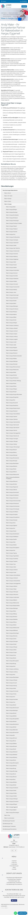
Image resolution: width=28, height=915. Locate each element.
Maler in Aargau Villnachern (12, 594)
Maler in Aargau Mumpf (11, 391)
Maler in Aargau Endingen (11, 212)
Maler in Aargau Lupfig (11, 344)
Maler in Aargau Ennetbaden (12, 215)
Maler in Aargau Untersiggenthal (13, 583)
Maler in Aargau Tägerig (11, 553)
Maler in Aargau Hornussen (12, 284)
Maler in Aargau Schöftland (12, 511)
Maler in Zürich (7, 193)
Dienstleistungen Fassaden (9, 820)
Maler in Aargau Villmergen (12, 591)
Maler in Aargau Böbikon (11, 743)
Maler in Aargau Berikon (11, 721)
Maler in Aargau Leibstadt (11, 328)
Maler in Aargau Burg (10, 779)
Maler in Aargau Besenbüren (12, 724)
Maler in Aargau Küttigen (11, 322)
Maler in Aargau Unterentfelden (13, 575)
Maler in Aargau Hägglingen (12, 259)
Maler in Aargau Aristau (11, 693)
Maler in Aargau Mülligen (11, 389)
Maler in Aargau (7, 204)
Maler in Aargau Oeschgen (12, 438)
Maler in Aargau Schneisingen (12, 509)
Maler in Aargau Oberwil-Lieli (12, 435)
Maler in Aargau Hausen (11, 264)
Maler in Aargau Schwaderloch (13, 517)
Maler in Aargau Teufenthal (12, 558)
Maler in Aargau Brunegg (11, 771)
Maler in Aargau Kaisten (11, 300)
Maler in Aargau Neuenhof (12, 402)
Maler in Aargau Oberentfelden (13, 413)
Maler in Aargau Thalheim (11, 561)
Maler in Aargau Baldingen (12, 710)
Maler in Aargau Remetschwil (12, 458)
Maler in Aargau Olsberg (11, 444)
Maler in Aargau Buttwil (11, 785)
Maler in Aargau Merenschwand (13, 366)
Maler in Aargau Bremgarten (12, 660)
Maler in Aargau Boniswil (11, 746)
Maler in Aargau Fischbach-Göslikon (14, 223)
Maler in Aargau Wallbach (11, 600)
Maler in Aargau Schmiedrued (12, 506)
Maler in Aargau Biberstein (12, 729)
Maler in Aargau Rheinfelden (12, 463)
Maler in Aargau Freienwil (11, 231)
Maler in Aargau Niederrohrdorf (13, 408)
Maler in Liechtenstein (9, 818)
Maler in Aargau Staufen (11, 539)
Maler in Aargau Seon (10, 522)
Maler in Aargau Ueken (11, 567)
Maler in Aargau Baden (11, 658)
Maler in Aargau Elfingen (11, 209)
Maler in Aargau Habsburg (12, 256)
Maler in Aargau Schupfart (12, 514)
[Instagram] (12, 850)
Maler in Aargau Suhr (10, 550)
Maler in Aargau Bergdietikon (12, 718)
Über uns (14, 862)
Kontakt (14, 869)
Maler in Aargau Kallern (11, 303)
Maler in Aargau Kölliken (11, 317)
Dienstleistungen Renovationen (10, 829)
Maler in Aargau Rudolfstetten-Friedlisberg (13, 478)
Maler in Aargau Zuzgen (11, 652)
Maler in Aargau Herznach (12, 273)
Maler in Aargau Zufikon (11, 649)
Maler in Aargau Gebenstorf (12, 242)
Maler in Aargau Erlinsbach (12, 217)
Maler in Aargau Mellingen (12, 361)
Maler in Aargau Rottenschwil (12, 474)
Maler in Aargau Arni (10, 696)
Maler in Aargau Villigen (11, 589)
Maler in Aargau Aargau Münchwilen (14, 394)
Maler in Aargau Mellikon (11, 358)
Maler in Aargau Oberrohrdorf (12, 427)
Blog (14, 867)
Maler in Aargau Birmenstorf (12, 732)
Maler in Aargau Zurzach (11, 682)
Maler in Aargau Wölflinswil (12, 630)
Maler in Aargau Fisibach (11, 226)
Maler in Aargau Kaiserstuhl (12, 297)
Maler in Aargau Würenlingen (12, 633)
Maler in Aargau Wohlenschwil (12, 627)
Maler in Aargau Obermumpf (12, 424)
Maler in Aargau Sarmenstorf (12, 492)
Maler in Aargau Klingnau (11, 311)
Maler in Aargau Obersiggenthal (13, 433)
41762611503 (24, 1)
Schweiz (4, 1)
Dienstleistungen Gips (8, 823)
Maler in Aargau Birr (10, 735)
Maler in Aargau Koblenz (11, 314)
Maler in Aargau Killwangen (12, 306)
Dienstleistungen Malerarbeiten (10, 190)
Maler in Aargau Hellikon (11, 267)
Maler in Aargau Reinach (11, 449)
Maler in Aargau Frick (10, 234)
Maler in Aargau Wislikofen (12, 619)
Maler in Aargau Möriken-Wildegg (13, 380)
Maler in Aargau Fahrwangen (12, 220)
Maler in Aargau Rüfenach (11, 481)
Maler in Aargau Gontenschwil (12, 251)
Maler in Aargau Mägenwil (11, 350)
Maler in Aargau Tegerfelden (12, 555)
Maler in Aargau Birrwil (11, 740)
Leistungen (14, 864)
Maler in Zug (7, 815)
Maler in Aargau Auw (10, 702)
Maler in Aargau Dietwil (11, 790)
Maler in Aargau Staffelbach (12, 536)
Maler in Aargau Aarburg (11, 685)
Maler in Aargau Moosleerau (12, 378)
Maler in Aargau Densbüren (12, 787)
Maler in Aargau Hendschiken (12, 270)
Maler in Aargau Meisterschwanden (14, 355)
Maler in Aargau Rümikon (11, 484)
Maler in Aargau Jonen (11, 292)
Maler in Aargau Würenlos (11, 636)
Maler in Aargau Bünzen (11, 776)
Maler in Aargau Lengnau (11, 333)
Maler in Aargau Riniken (11, 469)
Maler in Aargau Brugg (11, 663)
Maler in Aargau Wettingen (12, 608)
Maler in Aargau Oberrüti (11, 430)
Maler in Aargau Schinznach (12, 498)
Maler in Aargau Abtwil (11, 688)
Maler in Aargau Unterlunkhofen (13, 580)
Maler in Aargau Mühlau (11, 386)
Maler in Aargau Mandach (11, 353)
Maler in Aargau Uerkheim (12, 569)
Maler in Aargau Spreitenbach (12, 533)
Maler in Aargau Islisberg (11, 289)
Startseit (14, 860)
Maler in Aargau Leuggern (12, 339)
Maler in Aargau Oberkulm (12, 419)
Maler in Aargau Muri (10, 400)
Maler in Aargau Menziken (11, 364)
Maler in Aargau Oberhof (11, 416)
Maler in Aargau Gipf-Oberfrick (13, 248)
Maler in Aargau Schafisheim (12, 495)
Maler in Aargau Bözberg (11, 757)
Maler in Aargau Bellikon (11, 716)
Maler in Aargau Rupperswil (12, 486)
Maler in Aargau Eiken (11, 206)
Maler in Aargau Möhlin (11, 372)
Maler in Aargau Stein (10, 542)
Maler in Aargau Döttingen (12, 798)
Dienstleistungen (14, 866)
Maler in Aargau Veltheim (11, 586)
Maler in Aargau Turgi (10, 564)
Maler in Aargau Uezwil (11, 572)
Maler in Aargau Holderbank (12, 278)
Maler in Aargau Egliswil (11, 809)
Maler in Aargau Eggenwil (12, 807)
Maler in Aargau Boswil (11, 749)
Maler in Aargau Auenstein (12, 699)
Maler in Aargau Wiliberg (11, 613)
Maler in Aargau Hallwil (11, 262)
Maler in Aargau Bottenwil (11, 751)
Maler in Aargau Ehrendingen (12, 812)
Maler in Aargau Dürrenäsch (12, 801)
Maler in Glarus (7, 201)
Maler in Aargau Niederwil (11, 411)
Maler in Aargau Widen (11, 611)
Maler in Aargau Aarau (11, 655)
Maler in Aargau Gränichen (12, 253)
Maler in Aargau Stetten (11, 544)
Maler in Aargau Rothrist (11, 471)
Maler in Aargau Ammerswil (12, 691)
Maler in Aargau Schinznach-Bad (13, 500)
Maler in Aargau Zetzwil (11, 644)
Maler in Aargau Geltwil (11, 245)
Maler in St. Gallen (8, 195)
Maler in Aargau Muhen (11, 383)
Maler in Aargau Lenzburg (11, 336)
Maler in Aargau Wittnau (11, 622)
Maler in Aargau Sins (10, 528)
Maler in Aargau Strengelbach (12, 547)
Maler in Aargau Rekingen (11, 455)
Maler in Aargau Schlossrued (12, 503)
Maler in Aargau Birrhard (11, 738)
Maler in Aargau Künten (11, 320)
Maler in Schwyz (7, 198)
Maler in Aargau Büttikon (11, 782)
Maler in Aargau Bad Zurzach (12, 707)
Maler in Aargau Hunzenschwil (12, 286)
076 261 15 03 (14, 842)
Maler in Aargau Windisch (11, 616)
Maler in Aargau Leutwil (11, 342)
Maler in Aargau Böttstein (11, 754)
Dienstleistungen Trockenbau (9, 826)
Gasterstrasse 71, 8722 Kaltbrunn (16, 847)
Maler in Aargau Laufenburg (12, 325)
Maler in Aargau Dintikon (11, 793)
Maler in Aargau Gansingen (12, 240)
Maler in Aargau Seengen (11, 520)
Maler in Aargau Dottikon (11, 796)
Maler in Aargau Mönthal (11, 375)
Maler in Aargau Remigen (11, 460)
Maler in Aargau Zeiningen (12, 641)
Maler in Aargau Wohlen (11, 624)
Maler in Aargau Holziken (11, 281)
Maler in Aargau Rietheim (11, 466)
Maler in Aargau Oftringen (12, 441)
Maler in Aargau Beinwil (11, 713)
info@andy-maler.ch (14, 845)
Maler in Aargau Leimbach (12, 331)
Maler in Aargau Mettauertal (12, 369)
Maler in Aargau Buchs (11, 774)
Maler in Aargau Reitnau (11, 452)
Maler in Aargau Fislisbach (12, 228)
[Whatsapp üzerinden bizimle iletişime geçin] (15, 913)
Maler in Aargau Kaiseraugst (12, 295)
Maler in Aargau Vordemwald (12, 597)
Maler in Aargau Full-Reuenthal (13, 237)
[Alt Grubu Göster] (25, 191)
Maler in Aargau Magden (11, 347)
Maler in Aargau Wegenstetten (13, 605)
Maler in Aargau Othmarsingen (13, 447)
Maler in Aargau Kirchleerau (12, 309)
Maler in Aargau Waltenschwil (12, 602)
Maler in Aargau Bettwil (11, 727)
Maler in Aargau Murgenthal (12, 397)
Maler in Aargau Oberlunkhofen (13, 422)
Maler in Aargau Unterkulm (12, 578)
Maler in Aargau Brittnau (11, 765)
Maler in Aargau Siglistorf (11, 525)
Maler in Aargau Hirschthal (12, 275)
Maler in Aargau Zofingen (11, 647)
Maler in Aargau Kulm (10, 666)
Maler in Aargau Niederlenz (12, 405)
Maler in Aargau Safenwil (11, 489)
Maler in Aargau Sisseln (11, 531)
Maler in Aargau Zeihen (11, 638)
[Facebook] (15, 850)
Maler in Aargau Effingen (11, 804)
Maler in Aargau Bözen (11, 760)
